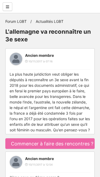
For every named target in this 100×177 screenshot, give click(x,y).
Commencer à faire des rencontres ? (52, 143)
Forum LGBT (16, 21)
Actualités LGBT (49, 21)
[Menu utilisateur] (7, 6)
